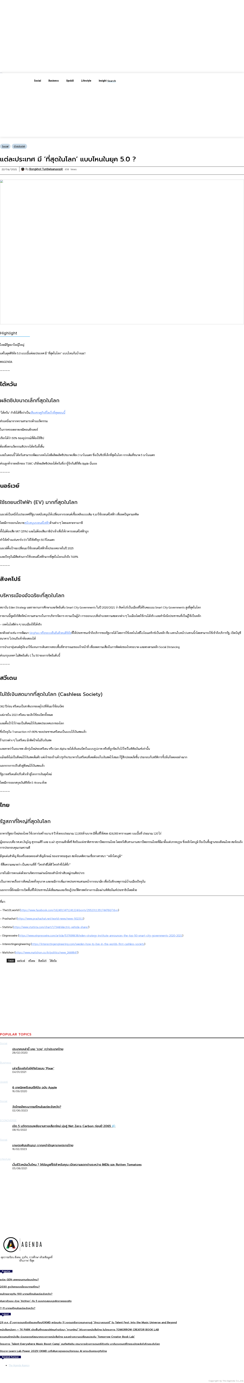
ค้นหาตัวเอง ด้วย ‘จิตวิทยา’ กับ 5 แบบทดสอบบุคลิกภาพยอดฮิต (36, 1301)
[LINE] (159, 1023)
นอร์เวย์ (21, 960)
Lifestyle (5, 1159)
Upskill (4, 1081)
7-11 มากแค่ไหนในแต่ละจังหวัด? (17, 1308)
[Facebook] (99, 1023)
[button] (114, 80)
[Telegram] (147, 1023)
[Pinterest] (123, 1023)
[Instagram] (24, 1266)
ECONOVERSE (8, 1120)
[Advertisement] (122, 113)
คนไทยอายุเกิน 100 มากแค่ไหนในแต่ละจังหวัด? (26, 1294)
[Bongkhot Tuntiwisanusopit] (23, 169)
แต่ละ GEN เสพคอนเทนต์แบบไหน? (19, 1279)
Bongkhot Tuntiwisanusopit (46, 169)
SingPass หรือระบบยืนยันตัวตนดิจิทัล (50, 633)
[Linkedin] (135, 1023)
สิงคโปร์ (42, 960)
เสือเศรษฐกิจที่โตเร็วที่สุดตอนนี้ (47, 412)
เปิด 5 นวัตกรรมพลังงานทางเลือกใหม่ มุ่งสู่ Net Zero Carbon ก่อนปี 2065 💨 (64, 1126)
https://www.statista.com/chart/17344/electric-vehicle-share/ (50, 927)
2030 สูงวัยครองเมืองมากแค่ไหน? (20, 1287)
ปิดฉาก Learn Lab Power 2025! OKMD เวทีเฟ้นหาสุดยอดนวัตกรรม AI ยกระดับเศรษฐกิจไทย (53, 1351)
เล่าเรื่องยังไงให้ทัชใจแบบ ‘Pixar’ (33, 1068)
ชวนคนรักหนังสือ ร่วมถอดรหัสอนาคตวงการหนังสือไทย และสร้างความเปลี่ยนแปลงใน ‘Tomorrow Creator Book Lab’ (67, 1337)
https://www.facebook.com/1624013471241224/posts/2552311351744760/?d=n (69, 910)
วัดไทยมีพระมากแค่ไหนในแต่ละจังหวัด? (36, 1106)
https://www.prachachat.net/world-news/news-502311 (50, 918)
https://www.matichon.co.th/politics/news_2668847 (46, 952)
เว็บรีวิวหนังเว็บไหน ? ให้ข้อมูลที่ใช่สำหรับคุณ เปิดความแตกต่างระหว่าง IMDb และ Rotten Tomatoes (77, 1164)
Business (5, 1062)
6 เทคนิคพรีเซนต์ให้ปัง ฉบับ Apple (34, 1087)
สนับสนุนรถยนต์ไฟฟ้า (37, 523)
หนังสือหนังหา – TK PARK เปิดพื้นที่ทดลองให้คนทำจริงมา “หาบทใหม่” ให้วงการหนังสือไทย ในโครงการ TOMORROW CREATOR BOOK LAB (79, 1329)
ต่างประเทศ (19, 146)
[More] (171, 1023)
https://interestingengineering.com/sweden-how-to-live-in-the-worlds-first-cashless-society (88, 944)
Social (5, 146)
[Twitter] (111, 1023)
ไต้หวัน (53, 960)
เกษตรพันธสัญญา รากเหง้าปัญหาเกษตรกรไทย (42, 1145)
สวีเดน (31, 960)
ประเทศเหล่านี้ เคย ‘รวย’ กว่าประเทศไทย (37, 1049)
